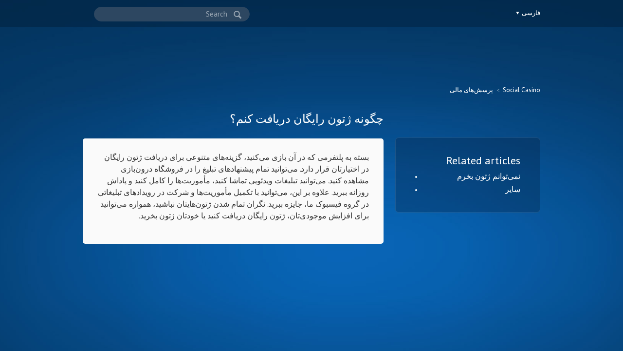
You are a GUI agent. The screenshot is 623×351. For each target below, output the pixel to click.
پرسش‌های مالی (471, 90)
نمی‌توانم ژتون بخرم (488, 176)
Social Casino (521, 90)
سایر (512, 189)
